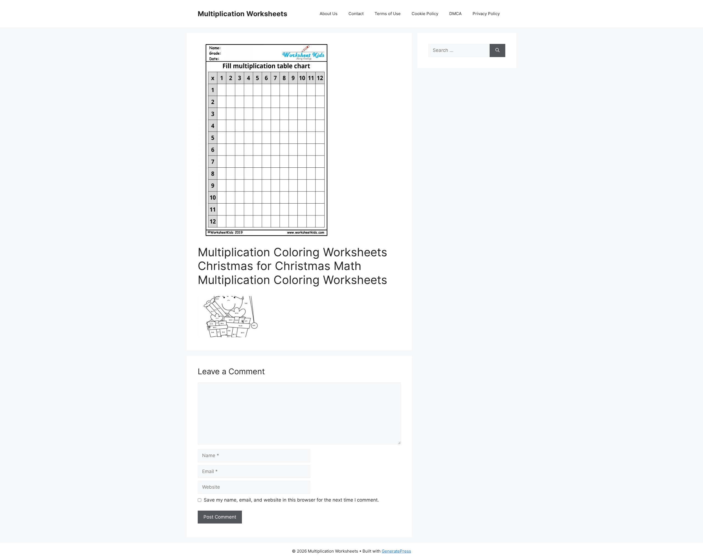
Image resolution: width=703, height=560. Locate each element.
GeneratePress (396, 551)
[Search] (497, 50)
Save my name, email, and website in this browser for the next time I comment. (291, 500)
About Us (328, 13)
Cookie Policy (425, 13)
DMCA (455, 13)
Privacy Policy (486, 13)
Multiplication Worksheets (242, 14)
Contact (356, 13)
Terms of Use (388, 13)
